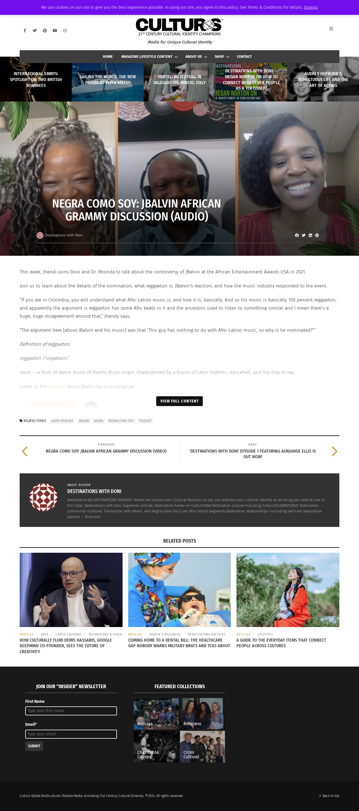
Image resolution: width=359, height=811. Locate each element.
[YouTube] (55, 31)
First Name (35, 701)
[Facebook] (25, 31)
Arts (45, 634)
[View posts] (38, 190)
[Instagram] (65, 31)
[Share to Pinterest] (317, 235)
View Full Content (179, 401)
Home (108, 56)
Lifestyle (265, 634)
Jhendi (98, 421)
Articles (52, 190)
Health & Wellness (164, 634)
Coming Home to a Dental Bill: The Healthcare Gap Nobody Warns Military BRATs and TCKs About (179, 643)
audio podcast (62, 421)
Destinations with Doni (64, 235)
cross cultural (68, 634)
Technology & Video (105, 634)
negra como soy (121, 421)
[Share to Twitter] (303, 235)
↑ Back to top (329, 796)
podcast (56, 387)
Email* (31, 724)
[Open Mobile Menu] (334, 31)
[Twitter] (35, 31)
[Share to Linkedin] (310, 235)
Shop (219, 56)
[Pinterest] (45, 31)
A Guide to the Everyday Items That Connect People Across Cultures (281, 643)
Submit (34, 746)
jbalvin (84, 421)
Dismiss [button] (311, 7)
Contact (244, 56)
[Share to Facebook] (296, 235)
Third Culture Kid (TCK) (206, 634)
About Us (193, 56)
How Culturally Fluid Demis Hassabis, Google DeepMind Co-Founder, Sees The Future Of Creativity (66, 646)
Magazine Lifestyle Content (146, 56)
